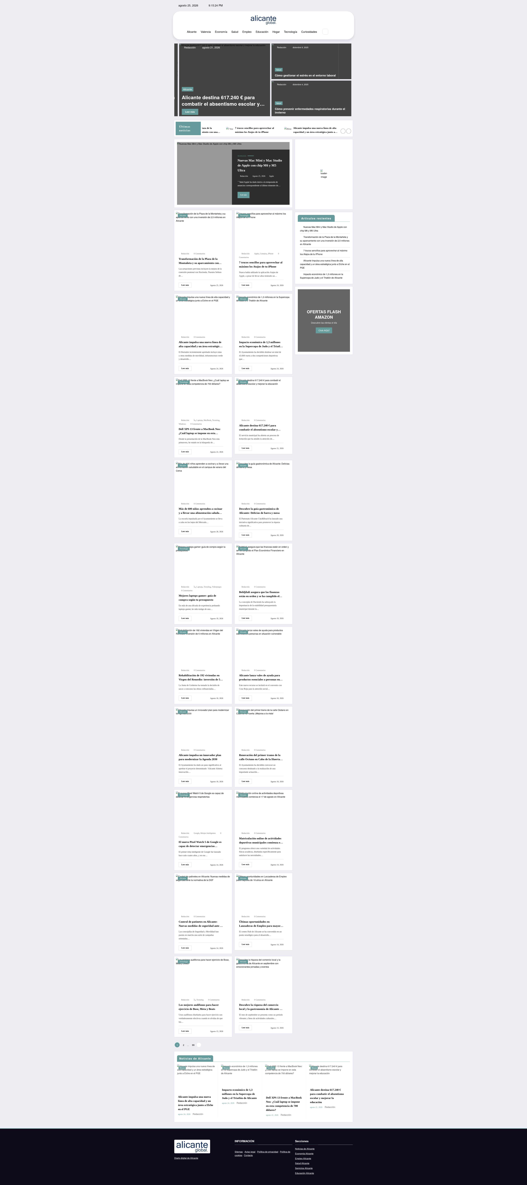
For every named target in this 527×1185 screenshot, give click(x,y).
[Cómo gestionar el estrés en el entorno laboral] (304, 61)
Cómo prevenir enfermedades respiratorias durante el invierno (310, 110)
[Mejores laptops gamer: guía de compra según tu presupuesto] (203, 548)
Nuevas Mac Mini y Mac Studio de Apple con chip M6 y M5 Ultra (260, 165)
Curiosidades (309, 32)
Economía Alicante (304, 1153)
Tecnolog (215, 420)
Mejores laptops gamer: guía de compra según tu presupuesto (197, 597)
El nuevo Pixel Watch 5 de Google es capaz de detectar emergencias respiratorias (200, 844)
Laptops (199, 420)
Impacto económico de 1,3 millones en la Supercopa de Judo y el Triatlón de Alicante (307, 130)
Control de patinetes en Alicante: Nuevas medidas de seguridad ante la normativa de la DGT (200, 924)
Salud (234, 32)
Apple (271, 176)
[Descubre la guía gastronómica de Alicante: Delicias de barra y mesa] (263, 465)
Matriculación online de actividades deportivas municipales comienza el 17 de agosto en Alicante (260, 841)
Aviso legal (250, 1151)
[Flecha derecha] (348, 131)
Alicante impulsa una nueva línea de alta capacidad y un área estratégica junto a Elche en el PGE (249, 130)
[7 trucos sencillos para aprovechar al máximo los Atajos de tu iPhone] (263, 215)
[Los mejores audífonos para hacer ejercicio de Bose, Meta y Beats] (203, 961)
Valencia (206, 32)
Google (196, 833)
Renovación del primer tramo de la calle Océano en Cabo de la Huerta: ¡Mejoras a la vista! (260, 757)
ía (194, 420)
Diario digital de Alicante (186, 1158)
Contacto (248, 1155)
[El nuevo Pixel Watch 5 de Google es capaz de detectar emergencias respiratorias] (203, 794)
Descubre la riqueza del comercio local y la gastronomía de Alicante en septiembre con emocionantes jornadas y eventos (260, 1007)
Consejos (263, 254)
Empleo (247, 32)
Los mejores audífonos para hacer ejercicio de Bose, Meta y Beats (199, 1006)
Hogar (276, 32)
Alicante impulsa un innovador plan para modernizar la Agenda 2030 (200, 757)
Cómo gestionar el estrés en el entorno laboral (305, 75)
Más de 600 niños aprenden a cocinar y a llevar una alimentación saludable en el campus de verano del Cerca (221, 100)
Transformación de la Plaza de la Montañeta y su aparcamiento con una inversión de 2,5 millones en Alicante (199, 261)
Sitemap (239, 1151)
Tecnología (290, 32)
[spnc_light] (333, 32)
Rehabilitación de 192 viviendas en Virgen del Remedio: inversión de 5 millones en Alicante (199, 677)
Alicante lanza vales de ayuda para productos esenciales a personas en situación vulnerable (259, 677)
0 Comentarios (199, 254)
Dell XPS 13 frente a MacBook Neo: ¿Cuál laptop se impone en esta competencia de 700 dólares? (200, 431)
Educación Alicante (304, 1173)
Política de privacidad (267, 1151)
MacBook (207, 420)
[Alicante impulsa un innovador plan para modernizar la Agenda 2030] (203, 711)
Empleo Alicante (303, 1158)
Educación (262, 32)
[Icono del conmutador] (340, 32)
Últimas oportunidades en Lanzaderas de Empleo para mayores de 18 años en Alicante (261, 924)
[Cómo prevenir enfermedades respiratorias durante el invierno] (311, 98)
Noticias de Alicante (305, 1148)
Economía (221, 32)
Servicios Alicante (304, 1168)
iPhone (270, 254)
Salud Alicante (302, 1163)
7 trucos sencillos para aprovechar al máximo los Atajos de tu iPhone (260, 264)
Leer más (185, 111)
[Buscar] (325, 32)
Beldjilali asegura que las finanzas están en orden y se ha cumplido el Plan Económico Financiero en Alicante (259, 594)
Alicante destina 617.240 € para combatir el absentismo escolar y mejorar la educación (258, 428)
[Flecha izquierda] (343, 131)
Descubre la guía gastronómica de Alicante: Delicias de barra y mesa (259, 510)
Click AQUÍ (324, 330)
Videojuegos (216, 587)
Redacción (185, 47)
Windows (182, 424)
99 (193, 1045)
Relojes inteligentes (208, 833)
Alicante (192, 32)
